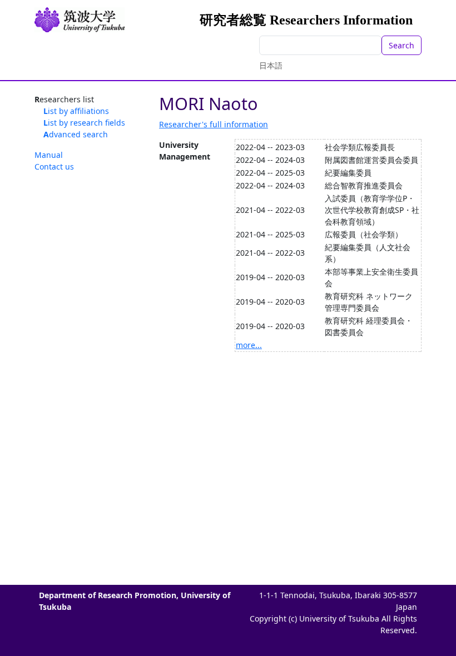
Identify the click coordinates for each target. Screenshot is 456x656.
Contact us (54, 166)
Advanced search (75, 134)
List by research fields (84, 122)
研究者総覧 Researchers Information (306, 20)
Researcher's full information (213, 124)
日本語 (270, 65)
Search (401, 45)
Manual (48, 155)
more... (249, 345)
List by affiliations (76, 111)
